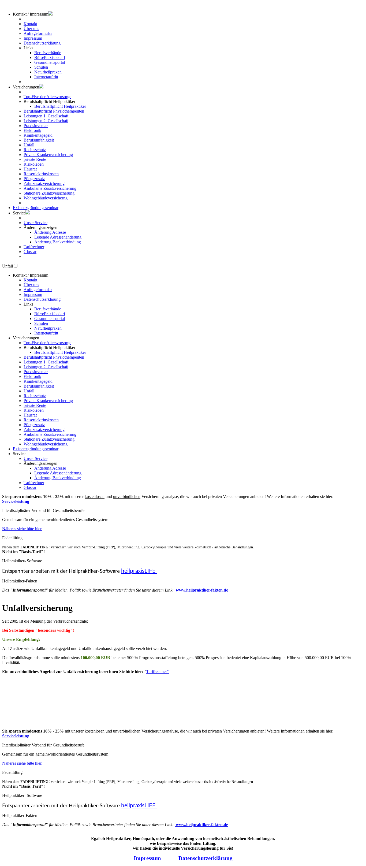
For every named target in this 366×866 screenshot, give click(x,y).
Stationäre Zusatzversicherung (49, 193)
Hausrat (30, 169)
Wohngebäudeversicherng (46, 198)
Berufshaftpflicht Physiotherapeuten (54, 111)
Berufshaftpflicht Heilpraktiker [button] (49, 101)
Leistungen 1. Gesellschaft (46, 116)
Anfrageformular (38, 33)
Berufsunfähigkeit (39, 140)
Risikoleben (34, 164)
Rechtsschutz (35, 149)
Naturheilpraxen (48, 72)
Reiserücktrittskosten (41, 174)
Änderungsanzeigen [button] (40, 227)
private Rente (35, 159)
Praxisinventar (36, 125)
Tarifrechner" (157, 671)
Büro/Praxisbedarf (49, 57)
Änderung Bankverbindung (57, 242)
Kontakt (30, 23)
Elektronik (32, 130)
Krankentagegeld (38, 135)
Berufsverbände (47, 52)
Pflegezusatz (34, 178)
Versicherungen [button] (26, 338)
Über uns (31, 28)
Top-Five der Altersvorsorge (47, 96)
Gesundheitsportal (49, 62)
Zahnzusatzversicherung (44, 183)
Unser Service (35, 222)
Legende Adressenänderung (57, 237)
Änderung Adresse (50, 232)
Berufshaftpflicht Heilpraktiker (60, 106)
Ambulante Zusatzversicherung (50, 188)
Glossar (30, 251)
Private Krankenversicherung (48, 154)
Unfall (29, 145)
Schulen (41, 67)
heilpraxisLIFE (139, 571)
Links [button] (28, 48)
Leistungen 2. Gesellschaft (46, 120)
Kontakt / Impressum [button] (30, 14)
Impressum (33, 38)
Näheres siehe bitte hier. (22, 528)
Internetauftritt (46, 77)
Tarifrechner (34, 246)
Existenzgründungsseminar (35, 207)
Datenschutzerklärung (42, 43)
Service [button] (19, 213)
